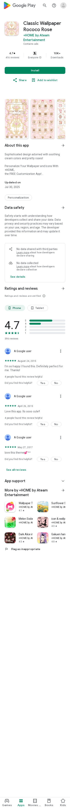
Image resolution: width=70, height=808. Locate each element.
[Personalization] (18, 197)
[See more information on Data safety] (63, 207)
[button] (40, 57)
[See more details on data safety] (18, 276)
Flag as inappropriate (22, 549)
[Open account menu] (63, 5)
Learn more (23, 252)
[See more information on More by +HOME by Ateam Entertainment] (63, 490)
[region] (35, 55)
